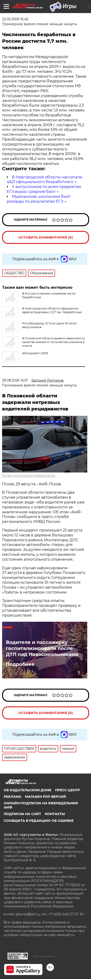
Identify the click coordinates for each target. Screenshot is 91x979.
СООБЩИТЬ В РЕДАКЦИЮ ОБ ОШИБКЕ (39, 821)
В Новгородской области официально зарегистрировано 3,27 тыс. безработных (52, 310)
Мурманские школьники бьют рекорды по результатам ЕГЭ (39, 199)
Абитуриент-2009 (35, 353)
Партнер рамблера (44, 956)
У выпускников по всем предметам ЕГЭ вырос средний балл (44, 189)
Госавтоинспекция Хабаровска (28, 475)
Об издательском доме (27, 790)
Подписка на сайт (22, 814)
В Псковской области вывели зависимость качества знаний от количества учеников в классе (53, 342)
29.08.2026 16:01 (15, 380)
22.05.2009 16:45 (15, 19)
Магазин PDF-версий (45, 797)
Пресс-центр (67, 790)
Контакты (55, 814)
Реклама (12, 797)
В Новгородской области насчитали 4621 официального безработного (44, 179)
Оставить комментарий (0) (45, 237)
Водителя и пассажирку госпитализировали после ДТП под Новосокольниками (42, 648)
